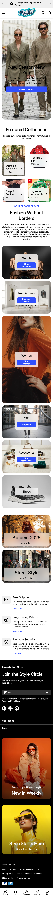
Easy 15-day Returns (26, 617)
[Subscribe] (47, 692)
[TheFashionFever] (26, 13)
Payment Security (24, 639)
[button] (3, 3)
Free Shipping (21, 597)
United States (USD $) (10, 865)
